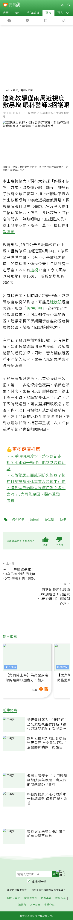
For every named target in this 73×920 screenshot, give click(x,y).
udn (5, 90)
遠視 (34, 270)
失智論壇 (33, 12)
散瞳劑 (9, 231)
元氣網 (14, 90)
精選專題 (46, 898)
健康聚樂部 (30, 898)
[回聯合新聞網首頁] (5, 5)
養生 (18, 12)
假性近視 (34, 308)
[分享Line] (27, 20)
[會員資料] (62, 5)
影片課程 (11, 667)
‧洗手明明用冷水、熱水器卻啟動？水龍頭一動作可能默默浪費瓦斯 (36, 462)
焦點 (6, 12)
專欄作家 (49, 904)
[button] (67, 12)
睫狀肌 (56, 301)
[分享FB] (9, 20)
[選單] (68, 5)
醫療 (48, 12)
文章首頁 (35, 904)
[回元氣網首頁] (14, 5)
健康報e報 (39, 881)
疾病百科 (60, 898)
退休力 (22, 904)
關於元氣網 (13, 898)
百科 (60, 12)
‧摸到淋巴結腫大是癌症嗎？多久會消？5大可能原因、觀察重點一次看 (36, 494)
